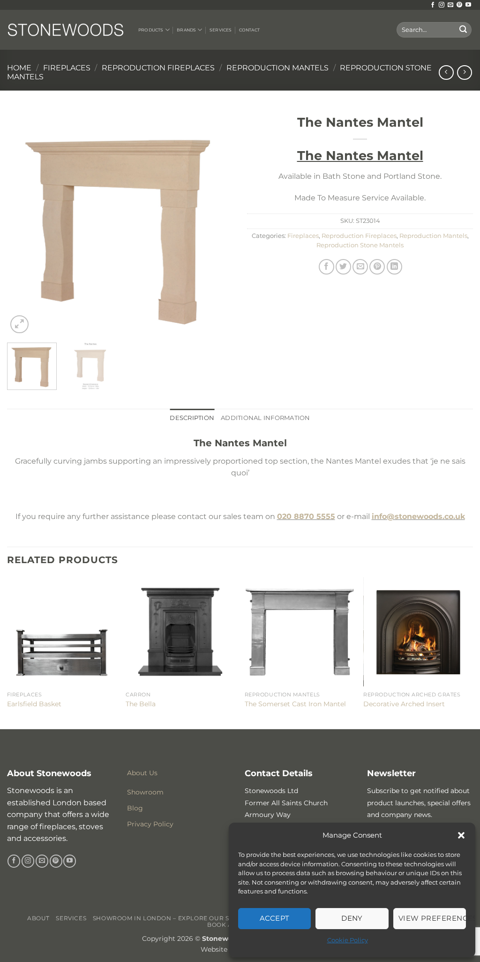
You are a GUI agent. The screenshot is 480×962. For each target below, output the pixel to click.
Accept (275, 918)
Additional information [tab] (265, 417)
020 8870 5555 (306, 516)
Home (19, 67)
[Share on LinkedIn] (394, 267)
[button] (461, 835)
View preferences (432, 918)
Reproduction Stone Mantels (360, 245)
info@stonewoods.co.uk (418, 516)
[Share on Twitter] (343, 267)
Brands (186, 29)
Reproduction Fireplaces (158, 67)
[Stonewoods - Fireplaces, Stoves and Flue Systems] (65, 29)
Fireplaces (66, 67)
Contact (249, 29)
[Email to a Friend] (360, 267)
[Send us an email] (450, 5)
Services (221, 29)
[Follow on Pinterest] (459, 5)
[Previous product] (464, 72)
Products (150, 29)
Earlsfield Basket (34, 704)
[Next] (216, 222)
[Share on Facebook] (326, 267)
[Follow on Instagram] (441, 5)
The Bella (141, 704)
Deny (352, 918)
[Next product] (446, 72)
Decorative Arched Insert (404, 704)
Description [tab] (192, 417)
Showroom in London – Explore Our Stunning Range (188, 918)
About (38, 918)
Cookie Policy (347, 940)
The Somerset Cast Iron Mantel (295, 704)
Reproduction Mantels (277, 67)
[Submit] (463, 30)
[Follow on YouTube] (468, 5)
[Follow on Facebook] (432, 5)
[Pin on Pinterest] (377, 267)
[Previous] (23, 222)
